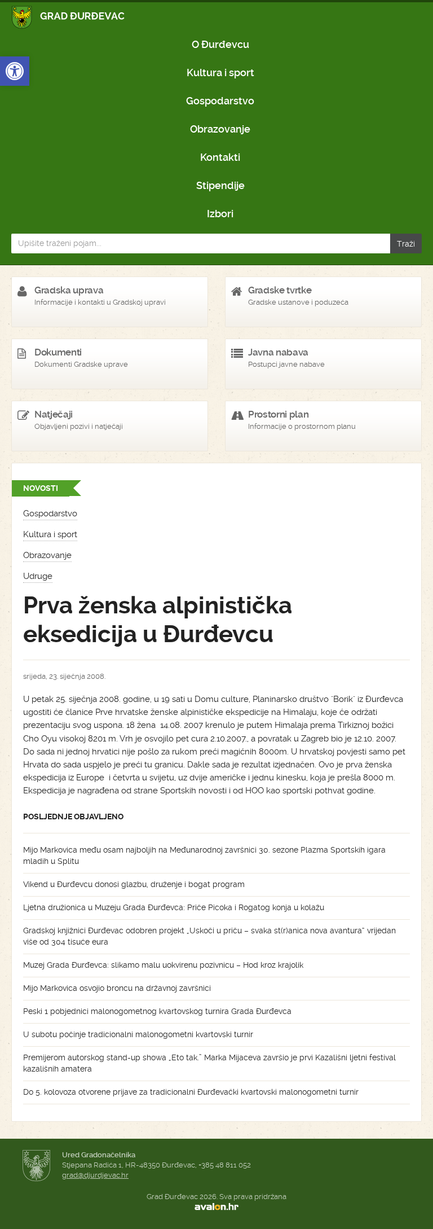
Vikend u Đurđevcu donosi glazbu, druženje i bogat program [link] (134, 884)
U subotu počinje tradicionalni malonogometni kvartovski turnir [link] (138, 1034)
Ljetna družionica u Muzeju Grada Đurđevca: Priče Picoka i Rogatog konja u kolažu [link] (173, 907)
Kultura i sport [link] (220, 72)
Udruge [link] (37, 576)
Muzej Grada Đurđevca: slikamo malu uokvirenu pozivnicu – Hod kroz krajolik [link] (163, 964)
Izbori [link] (220, 214)
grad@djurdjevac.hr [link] (95, 1175)
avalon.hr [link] (216, 1207)
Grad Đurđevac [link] (68, 17)
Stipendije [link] (220, 185)
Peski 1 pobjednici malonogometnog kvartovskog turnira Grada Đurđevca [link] (157, 1011)
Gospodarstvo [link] (220, 101)
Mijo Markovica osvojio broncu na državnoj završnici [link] (117, 988)
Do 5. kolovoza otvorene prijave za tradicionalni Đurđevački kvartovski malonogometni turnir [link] (191, 1091)
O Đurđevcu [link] (220, 44)
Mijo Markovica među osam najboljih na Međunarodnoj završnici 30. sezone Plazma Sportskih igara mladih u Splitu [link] (204, 855)
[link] (14, 71)
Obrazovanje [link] (220, 129)
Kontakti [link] (220, 157)
